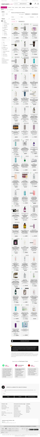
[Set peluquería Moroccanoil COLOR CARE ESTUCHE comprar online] (25, 333)
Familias (3, 18)
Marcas (2, 9)
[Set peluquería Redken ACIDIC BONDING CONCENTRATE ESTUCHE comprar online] (34, 168)
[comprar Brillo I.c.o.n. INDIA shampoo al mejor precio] (34, 44)
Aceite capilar (4, 61)
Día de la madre (28, 408)
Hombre (20, 396)
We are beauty (16, 407)
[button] (8, 410)
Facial (13, 7)
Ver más (35, 361)
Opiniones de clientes (17, 406)
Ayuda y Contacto (4, 0)
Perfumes (9, 7)
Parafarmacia (28, 7)
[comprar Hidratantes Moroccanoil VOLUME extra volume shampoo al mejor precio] (34, 61)
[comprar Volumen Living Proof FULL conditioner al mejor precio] (34, 209)
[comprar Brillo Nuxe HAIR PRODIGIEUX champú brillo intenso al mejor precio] (15, 77)
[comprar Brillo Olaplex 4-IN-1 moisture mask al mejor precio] (24, 242)
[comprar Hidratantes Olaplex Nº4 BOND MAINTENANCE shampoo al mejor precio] (15, 94)
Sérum (3, 58)
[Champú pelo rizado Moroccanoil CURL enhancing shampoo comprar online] (16, 316)
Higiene (32, 7)
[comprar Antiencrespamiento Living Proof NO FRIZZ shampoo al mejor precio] (24, 127)
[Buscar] (31, 4)
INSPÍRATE (16, 3)
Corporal (16, 7)
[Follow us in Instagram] (22, 429)
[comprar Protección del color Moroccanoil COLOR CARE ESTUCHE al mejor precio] (24, 325)
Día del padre (28, 407)
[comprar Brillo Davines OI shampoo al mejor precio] (15, 44)
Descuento (13, 19)
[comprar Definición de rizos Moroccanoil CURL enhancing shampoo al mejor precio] (15, 309)
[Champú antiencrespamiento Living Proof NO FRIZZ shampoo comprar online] (25, 135)
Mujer (8, 396)
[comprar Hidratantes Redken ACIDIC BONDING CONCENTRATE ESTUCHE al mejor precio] (34, 160)
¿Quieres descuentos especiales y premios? (20, 426)
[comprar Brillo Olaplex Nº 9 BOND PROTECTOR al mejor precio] (15, 110)
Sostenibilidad (16, 408)
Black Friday (28, 411)
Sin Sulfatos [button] (13, 21)
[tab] (15, 17)
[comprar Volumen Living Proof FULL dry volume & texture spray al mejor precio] (24, 28)
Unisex (3, 15)
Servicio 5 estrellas (24, 0)
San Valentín (28, 406)
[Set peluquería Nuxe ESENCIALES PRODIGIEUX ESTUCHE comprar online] (16, 35)
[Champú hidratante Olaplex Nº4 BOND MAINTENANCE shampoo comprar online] (16, 102)
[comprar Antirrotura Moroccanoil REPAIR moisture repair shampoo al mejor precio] (24, 193)
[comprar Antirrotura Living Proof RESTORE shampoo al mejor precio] (34, 127)
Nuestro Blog (3, 411)
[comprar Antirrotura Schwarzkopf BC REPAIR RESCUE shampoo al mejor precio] (34, 259)
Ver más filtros (34, 14)
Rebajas (27, 405)
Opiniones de (20, 361)
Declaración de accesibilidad (18, 414)
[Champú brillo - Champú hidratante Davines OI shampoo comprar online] (16, 52)
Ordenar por (27, 14)
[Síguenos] (27, 430)
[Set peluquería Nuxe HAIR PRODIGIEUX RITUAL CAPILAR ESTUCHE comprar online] (34, 28)
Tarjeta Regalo (4, 408)
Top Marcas (4, 37)
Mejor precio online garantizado (15, 1)
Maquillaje (23, 7)
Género (3, 11)
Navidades (27, 412)
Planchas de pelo (4, 62)
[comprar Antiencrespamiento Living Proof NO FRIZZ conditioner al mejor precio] (24, 61)
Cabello (20, 7)
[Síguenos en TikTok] (25, 429)
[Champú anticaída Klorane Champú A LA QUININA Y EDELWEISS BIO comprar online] (25, 300)
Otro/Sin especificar (31, 396)
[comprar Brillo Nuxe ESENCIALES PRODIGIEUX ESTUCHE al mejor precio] (15, 28)
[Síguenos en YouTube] (27, 429)
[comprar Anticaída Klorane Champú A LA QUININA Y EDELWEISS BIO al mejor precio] (24, 292)
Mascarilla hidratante (5, 59)
